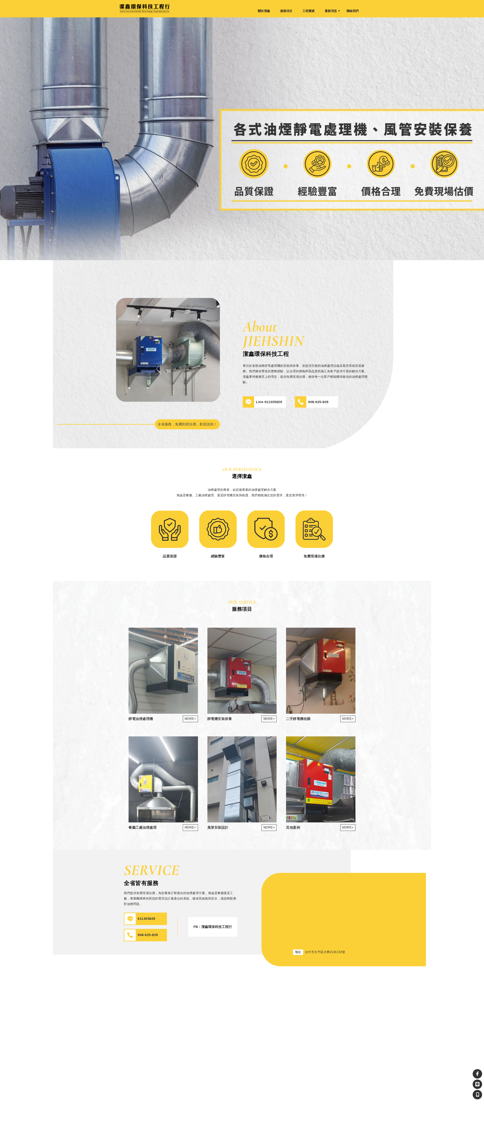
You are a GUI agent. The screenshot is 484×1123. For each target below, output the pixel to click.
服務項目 (286, 10)
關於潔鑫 (264, 10)
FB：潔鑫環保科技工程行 (212, 927)
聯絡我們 (353, 10)
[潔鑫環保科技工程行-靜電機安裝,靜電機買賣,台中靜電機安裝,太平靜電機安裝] (138, 8)
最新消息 (331, 10)
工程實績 (308, 10)
